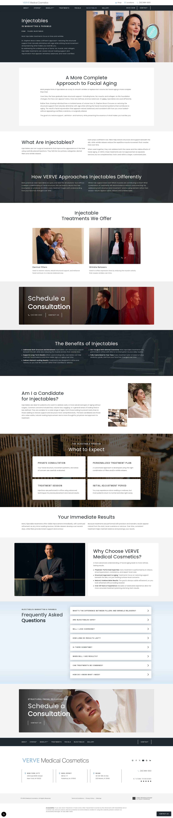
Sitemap (98, 798)
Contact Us (53, 315)
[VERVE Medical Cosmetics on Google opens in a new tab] (146, 760)
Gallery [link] (105, 8)
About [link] (26, 8)
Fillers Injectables (35, 31)
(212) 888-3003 (68, 811)
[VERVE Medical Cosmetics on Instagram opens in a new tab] (132, 760)
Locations (130, 2)
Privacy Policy (90, 798)
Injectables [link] (91, 8)
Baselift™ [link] (50, 8)
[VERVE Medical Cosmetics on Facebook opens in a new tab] (136, 760)
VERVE (104, 99)
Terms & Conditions (78, 798)
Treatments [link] (64, 8)
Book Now (130, 8)
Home (24, 31)
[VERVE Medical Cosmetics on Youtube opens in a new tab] (143, 760)
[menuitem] (26, 8)
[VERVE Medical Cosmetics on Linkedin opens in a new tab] (150, 760)
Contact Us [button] (163, 814)
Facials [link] (78, 8)
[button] (3, 814)
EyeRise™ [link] (37, 8)
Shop (118, 2)
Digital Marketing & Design (144, 798)
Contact (144, 8)
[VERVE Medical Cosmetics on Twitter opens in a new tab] (139, 760)
